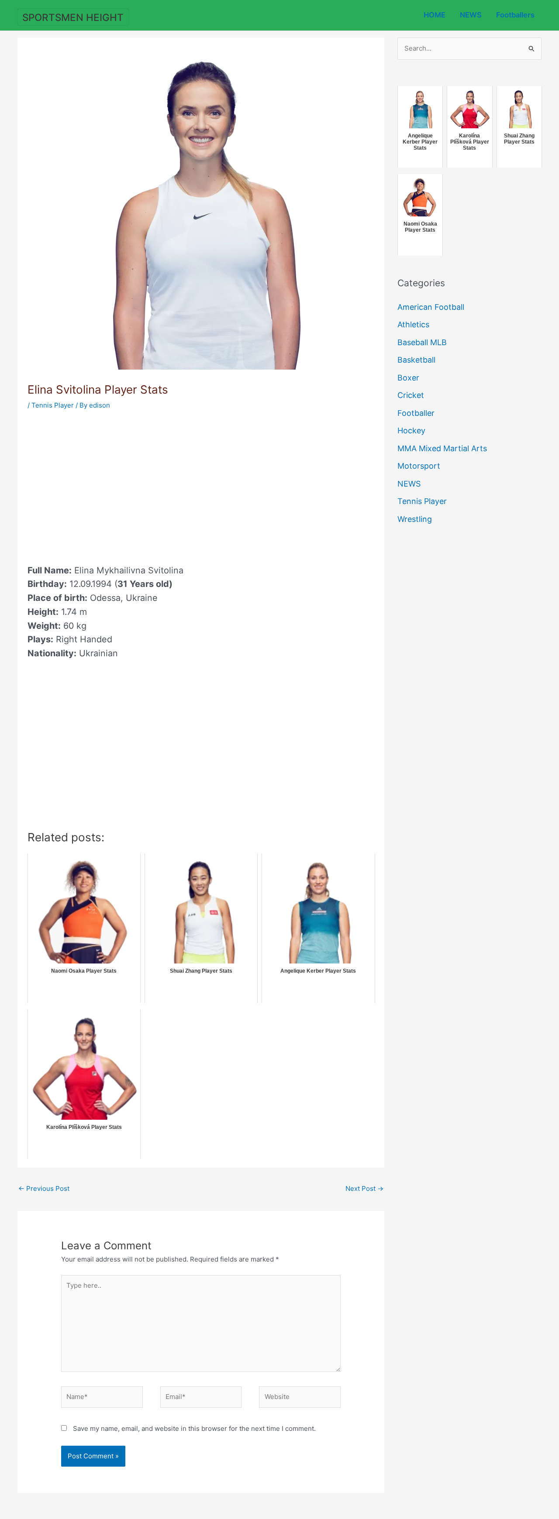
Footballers (515, 14)
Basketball (416, 359)
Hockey (411, 430)
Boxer (408, 377)
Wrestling (414, 519)
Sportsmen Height (73, 17)
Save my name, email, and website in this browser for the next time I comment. (194, 1428)
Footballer (416, 413)
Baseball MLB (422, 342)
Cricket (410, 395)
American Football (430, 307)
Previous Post (43, 1188)
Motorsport (418, 465)
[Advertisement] (101, 484)
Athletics (413, 324)
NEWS (471, 14)
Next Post (364, 1188)
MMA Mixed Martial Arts (442, 448)
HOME (434, 14)
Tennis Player (52, 405)
